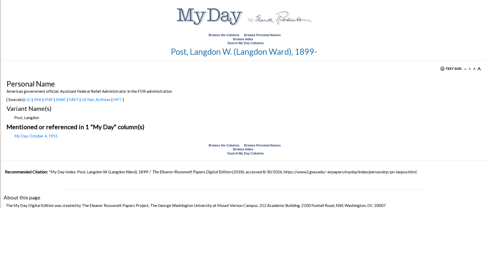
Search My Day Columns (245, 43)
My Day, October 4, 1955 (36, 136)
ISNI (37, 99)
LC (28, 99)
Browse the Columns (224, 35)
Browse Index (243, 39)
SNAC (61, 99)
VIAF (48, 99)
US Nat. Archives (96, 99)
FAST (74, 99)
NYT (117, 99)
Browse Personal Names (263, 35)
